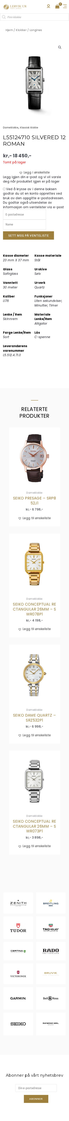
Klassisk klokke (29, 127)
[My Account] (48, 7)
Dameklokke (10, 127)
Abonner (36, 1098)
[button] (60, 47)
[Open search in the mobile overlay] (34, 17)
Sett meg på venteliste (28, 235)
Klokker (21, 30)
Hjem (9, 30)
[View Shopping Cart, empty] (57, 6)
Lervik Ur (15, 7)
